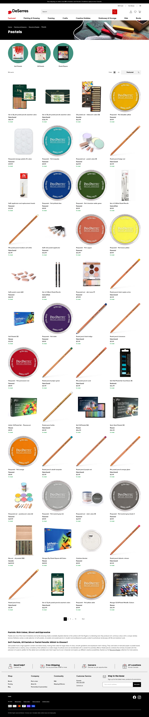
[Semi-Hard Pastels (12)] (125, 407)
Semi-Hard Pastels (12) (117, 425)
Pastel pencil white (48, 425)
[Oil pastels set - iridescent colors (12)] (91, 96)
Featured (12, 18)
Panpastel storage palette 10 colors (20, 159)
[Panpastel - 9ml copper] (91, 229)
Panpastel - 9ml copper (84, 248)
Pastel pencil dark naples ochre (120, 292)
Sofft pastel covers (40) (15, 292)
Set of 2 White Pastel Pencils (119, 203)
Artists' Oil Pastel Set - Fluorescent (19, 425)
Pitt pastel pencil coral (83, 381)
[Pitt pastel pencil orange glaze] (125, 451)
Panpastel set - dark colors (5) (86, 514)
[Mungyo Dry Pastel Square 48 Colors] (57, 540)
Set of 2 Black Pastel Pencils (51, 292)
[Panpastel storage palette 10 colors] (23, 141)
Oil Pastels (40, 66)
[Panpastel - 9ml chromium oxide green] (91, 185)
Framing (51, 18)
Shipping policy (45, 701)
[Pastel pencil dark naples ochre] (125, 274)
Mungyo (10, 339)
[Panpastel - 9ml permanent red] (23, 362)
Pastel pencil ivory (14, 602)
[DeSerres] (18, 11)
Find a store (34, 681)
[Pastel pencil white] (57, 407)
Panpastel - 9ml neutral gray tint (53, 514)
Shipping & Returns (59, 684)
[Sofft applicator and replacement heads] (23, 185)
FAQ (55, 681)
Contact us (79, 685)
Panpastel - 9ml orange (16, 469)
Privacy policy (27, 701)
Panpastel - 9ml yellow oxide (85, 602)
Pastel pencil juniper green (51, 381)
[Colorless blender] (91, 540)
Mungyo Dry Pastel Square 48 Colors (54, 558)
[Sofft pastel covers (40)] (23, 274)
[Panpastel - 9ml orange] (23, 451)
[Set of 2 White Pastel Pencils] (125, 185)
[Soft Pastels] (18, 53)
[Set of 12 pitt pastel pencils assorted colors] (57, 584)
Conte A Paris (114, 206)
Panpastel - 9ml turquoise (50, 159)
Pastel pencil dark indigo (84, 336)
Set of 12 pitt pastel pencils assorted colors (56, 602)
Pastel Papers (63, 66)
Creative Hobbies (83, 18)
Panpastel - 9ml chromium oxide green (89, 203)
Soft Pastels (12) (13, 336)
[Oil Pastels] (41, 53)
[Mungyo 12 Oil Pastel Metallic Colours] (125, 584)
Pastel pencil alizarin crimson (119, 558)
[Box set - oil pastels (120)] (23, 540)
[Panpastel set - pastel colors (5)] (91, 141)
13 (75, 619)
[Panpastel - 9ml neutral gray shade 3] (125, 496)
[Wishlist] (135, 12)
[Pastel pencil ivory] (23, 584)
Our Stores (131, 6)
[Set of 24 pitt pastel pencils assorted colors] (23, 96)
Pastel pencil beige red (117, 159)
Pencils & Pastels (34, 27)
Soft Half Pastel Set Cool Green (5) (121, 381)
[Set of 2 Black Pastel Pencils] (57, 274)
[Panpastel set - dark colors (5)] (91, 496)
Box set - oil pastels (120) (16, 558)
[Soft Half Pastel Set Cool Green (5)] (125, 362)
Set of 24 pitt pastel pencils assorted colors (22, 114)
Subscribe (137, 684)
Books (138, 18)
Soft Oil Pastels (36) (82, 425)
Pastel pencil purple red (84, 469)
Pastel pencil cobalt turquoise (52, 469)
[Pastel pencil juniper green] (57, 362)
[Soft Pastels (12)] (23, 318)
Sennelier (78, 117)
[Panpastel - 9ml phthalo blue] (57, 185)
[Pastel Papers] (63, 53)
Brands (10, 681)
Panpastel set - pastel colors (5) (86, 159)
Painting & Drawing (32, 18)
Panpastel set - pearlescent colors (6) (20, 514)
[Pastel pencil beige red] (125, 141)
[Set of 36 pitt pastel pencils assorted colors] (57, 96)
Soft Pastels (18, 66)
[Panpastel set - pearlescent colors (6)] (23, 496)
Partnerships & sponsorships (39, 687)
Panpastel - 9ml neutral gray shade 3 (122, 514)
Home (10, 27)
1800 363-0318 (80, 682)
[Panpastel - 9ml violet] (57, 318)
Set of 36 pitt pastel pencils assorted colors (56, 114)
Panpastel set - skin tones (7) (85, 292)
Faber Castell (12, 117)
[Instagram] (139, 697)
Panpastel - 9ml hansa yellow (119, 248)
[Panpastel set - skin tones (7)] (91, 274)
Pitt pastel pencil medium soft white (20, 248)
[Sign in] (131, 12)
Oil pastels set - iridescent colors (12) (88, 114)
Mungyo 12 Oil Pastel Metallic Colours (122, 602)
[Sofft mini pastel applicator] (57, 229)
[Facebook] (134, 697)
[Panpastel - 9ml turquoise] (57, 141)
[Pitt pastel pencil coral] (91, 362)
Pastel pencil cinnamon (117, 336)
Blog (9, 687)
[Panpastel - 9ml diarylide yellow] (125, 96)
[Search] (114, 11)
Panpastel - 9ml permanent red (18, 381)
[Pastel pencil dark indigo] (91, 318)
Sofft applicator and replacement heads (21, 203)
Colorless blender (81, 558)
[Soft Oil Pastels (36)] (91, 407)
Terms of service (36, 701)
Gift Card (120, 6)
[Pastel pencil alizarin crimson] (125, 540)
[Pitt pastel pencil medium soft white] (23, 229)
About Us (33, 684)
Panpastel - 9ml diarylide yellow (120, 114)
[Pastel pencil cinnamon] (125, 318)
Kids (126, 18)
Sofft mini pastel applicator (51, 248)
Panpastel (113, 117)
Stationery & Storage (107, 18)
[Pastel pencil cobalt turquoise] (57, 451)
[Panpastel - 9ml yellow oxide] (91, 584)
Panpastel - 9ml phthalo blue (51, 203)
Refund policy (18, 701)
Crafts (65, 18)
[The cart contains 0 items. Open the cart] (140, 12)
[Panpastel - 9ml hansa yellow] (125, 229)
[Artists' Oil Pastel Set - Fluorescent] (23, 407)
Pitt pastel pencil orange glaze (120, 469)
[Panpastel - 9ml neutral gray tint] (57, 496)
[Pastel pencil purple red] (91, 451)
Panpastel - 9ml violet (49, 336)
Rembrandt (113, 383)
